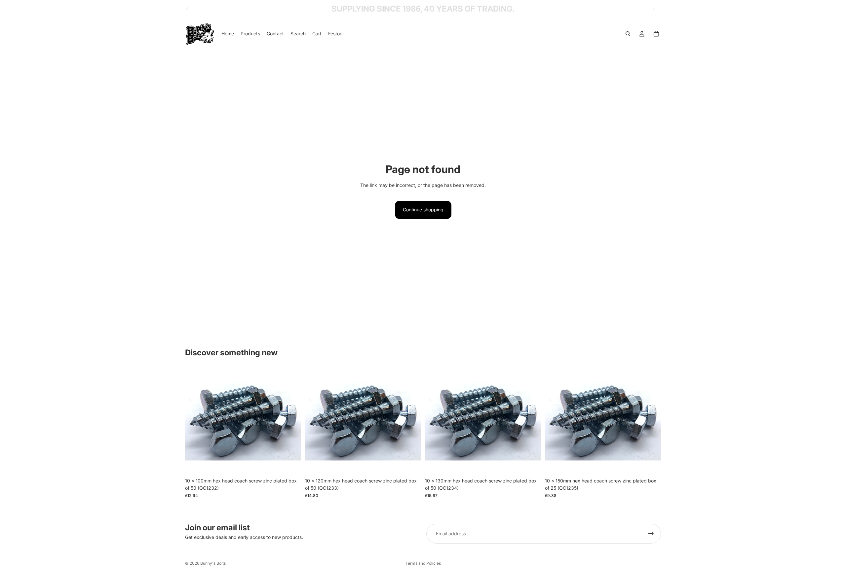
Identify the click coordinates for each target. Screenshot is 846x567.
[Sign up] (651, 534)
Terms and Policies (423, 563)
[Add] (291, 464)
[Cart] (656, 33)
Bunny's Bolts (213, 563)
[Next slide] (653, 9)
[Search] (628, 33)
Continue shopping (423, 209)
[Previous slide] (187, 9)
